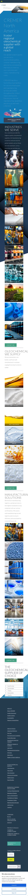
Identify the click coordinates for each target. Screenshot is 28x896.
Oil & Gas (9, 752)
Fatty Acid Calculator (11, 819)
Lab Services (10, 805)
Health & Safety (11, 715)
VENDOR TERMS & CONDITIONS (13, 834)
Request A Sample (12, 843)
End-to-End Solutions (12, 795)
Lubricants (9, 748)
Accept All (14, 885)
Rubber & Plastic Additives (13, 757)
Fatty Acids (10, 770)
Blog (9, 816)
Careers (10, 814)
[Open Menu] (2, 1)
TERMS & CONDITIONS (11, 830)
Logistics (9, 807)
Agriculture (10, 755)
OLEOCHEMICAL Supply (12, 765)
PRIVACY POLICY (13, 827)
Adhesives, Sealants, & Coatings (12, 745)
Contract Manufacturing (13, 791)
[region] (14, 884)
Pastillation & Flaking (12, 798)
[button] (19, 866)
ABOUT (9, 708)
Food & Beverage (11, 738)
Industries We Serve (12, 731)
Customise (14, 889)
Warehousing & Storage (13, 802)
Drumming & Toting (12, 800)
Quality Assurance (11, 713)
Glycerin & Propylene (12, 775)
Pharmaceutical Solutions (13, 750)
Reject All (14, 893)
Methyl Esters (10, 777)
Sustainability (10, 718)
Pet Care (9, 733)
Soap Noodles (10, 780)
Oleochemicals (10, 768)
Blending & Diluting (12, 793)
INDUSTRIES (11, 728)
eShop (9, 822)
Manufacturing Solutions (13, 788)
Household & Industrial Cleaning (12, 741)
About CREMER (11, 711)
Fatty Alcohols (10, 773)
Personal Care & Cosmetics (13, 735)
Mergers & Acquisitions (13, 720)
